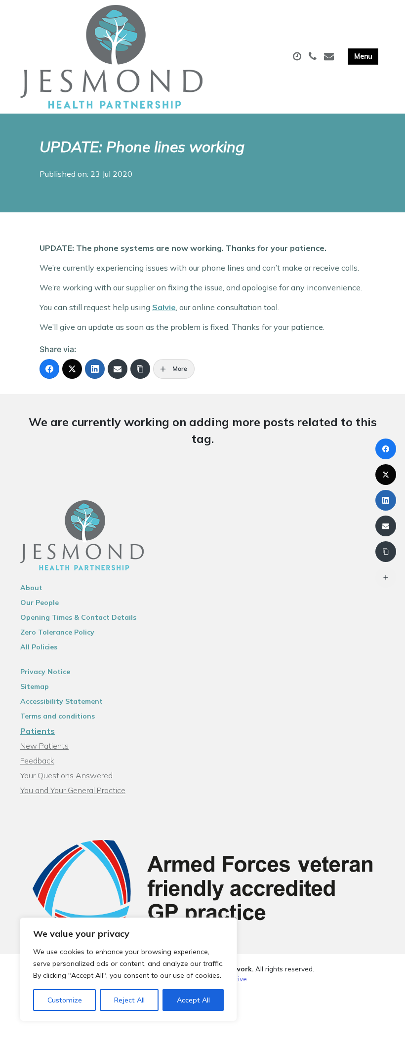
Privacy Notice (45, 671)
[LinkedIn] (95, 369)
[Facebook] (49, 369)
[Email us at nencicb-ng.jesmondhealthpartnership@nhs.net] (330, 57)
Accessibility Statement (61, 701)
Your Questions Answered (66, 775)
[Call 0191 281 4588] (314, 57)
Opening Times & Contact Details (78, 617)
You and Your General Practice (72, 790)
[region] (128, 969)
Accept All (193, 1000)
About (31, 587)
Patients (37, 731)
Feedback (37, 760)
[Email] (117, 369)
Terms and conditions (57, 716)
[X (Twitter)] (72, 369)
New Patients (44, 746)
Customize (64, 1000)
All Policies (38, 646)
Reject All (129, 1000)
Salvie (164, 307)
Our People (39, 602)
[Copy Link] (140, 369)
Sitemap (34, 686)
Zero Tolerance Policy (57, 632)
